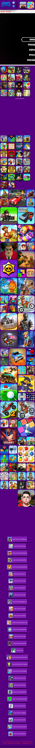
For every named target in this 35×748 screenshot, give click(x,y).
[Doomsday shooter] (26, 72)
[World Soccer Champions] (3, 180)
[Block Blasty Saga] (26, 149)
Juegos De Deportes (19, 560)
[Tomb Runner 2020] (11, 172)
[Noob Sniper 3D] (19, 164)
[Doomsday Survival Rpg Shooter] (19, 72)
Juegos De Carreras (20, 539)
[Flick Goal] (3, 141)
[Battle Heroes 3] (3, 88)
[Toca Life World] (30, 8)
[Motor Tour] (19, 172)
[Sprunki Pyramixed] (11, 180)
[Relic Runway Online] (19, 180)
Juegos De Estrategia (19, 567)
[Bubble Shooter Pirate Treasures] (26, 88)
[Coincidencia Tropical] (3, 149)
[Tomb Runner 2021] (11, 157)
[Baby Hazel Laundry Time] (11, 88)
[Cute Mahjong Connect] (26, 96)
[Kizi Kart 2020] (26, 80)
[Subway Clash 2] (3, 188)
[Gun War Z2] (26, 172)
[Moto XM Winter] (26, 164)
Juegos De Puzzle (20, 546)
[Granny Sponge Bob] (19, 96)
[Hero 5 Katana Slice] (19, 80)
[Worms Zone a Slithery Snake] (11, 188)
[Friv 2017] (13, 3)
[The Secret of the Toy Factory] (19, 88)
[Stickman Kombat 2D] (19, 157)
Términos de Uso (27, 743)
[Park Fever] (3, 96)
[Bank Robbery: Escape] (19, 141)
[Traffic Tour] (23, 8)
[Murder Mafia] (26, 157)
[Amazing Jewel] (3, 80)
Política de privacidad (14, 743)
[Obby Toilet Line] (11, 164)
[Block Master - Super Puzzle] (11, 141)
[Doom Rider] (11, 72)
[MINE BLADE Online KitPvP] (11, 96)
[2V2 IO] (26, 141)
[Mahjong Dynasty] (3, 172)
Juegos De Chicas (20, 574)
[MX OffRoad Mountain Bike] (11, 80)
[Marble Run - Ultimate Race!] (3, 164)
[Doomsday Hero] (3, 72)
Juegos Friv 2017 (5, 8)
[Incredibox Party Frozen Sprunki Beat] (26, 180)
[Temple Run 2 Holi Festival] (3, 157)
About (5, 743)
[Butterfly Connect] (19, 149)
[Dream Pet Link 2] (11, 149)
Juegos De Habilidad (20, 553)
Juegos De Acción (20, 581)
